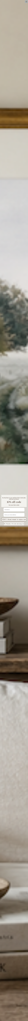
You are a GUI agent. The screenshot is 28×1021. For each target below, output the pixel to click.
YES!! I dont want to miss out (14, 519)
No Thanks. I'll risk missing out (14, 523)
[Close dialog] (26, 2)
